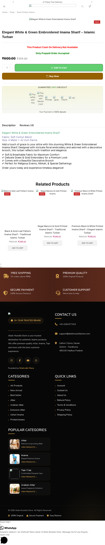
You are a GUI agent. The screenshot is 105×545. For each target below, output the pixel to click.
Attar (12, 400)
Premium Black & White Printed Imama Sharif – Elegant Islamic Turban (87, 229)
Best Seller (15, 395)
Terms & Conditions (66, 405)
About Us (61, 395)
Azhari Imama (17, 414)
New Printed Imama (26, 12)
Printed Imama (17, 419)
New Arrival (16, 390)
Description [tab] (9, 125)
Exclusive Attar (17, 410)
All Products (16, 385)
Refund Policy (64, 400)
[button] (13, 2)
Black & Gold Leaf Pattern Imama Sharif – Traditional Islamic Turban (17, 234)
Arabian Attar (17, 405)
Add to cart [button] (17, 248)
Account (61, 385)
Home (4, 12)
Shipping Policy (64, 414)
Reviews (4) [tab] (27, 125)
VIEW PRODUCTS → (29, 447)
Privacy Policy (64, 410)
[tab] (9, 125)
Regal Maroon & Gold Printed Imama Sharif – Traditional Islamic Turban (52, 229)
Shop (12, 12)
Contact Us (62, 390)
